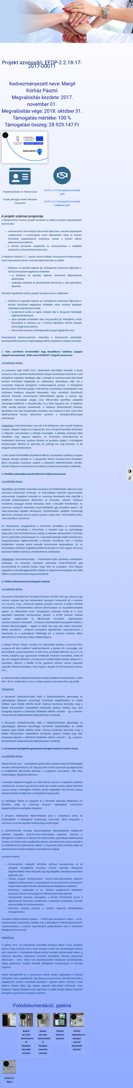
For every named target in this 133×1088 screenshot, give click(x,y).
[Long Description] (26, 1026)
